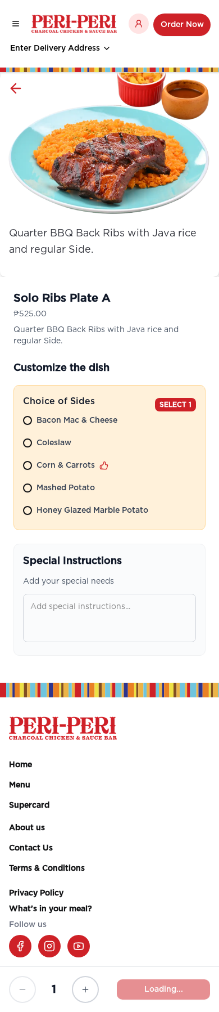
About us (27, 828)
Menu (19, 785)
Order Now (182, 25)
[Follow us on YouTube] (78, 946)
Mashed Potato (65, 488)
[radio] (27, 420)
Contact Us (31, 848)
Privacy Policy (36, 893)
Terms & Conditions (47, 868)
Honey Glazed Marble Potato (92, 510)
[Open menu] (15, 24)
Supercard (29, 805)
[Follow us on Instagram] (49, 946)
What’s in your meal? (50, 909)
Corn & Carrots (65, 465)
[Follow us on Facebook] (20, 946)
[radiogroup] (109, 468)
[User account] (139, 24)
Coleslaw (53, 443)
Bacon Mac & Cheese (76, 420)
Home (20, 765)
